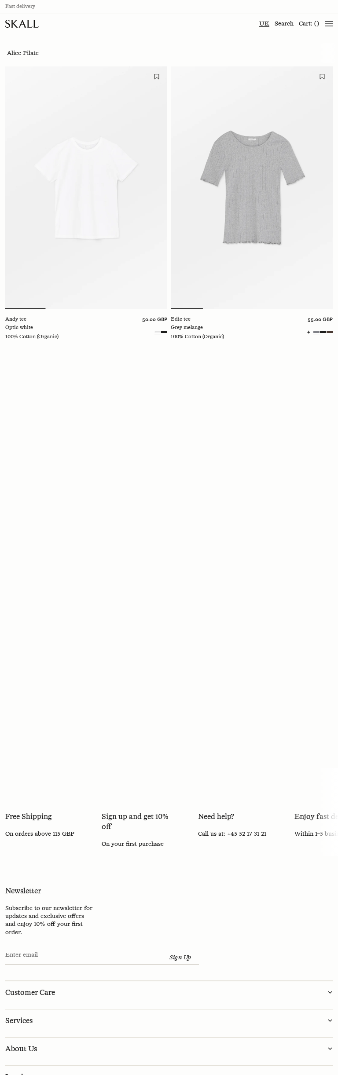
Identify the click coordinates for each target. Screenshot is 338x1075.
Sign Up (180, 957)
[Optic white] (157, 332)
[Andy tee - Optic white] (86, 187)
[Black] (164, 332)
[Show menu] (329, 24)
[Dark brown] (330, 332)
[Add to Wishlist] (156, 77)
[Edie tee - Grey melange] (252, 187)
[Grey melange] (316, 332)
